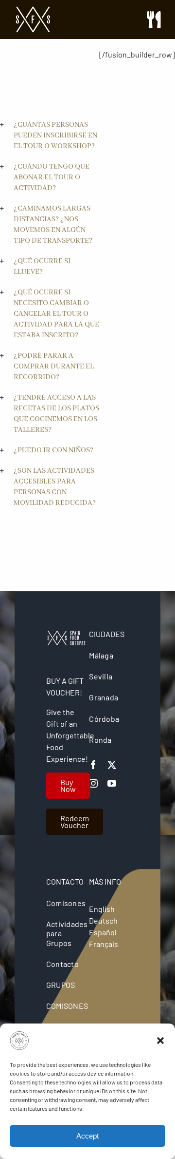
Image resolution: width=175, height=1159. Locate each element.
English (102, 908)
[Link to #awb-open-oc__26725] (153, 19)
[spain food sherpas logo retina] (33, 9)
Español (103, 932)
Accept (87, 1136)
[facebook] (93, 764)
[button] (160, 1040)
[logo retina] (66, 634)
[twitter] (111, 764)
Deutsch (103, 920)
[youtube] (111, 783)
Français (103, 943)
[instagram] (93, 783)
